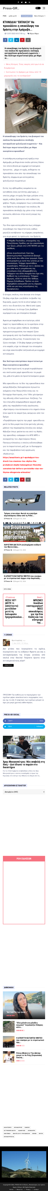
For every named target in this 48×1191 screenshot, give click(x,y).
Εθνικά (34, 1133)
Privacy (28, 1189)
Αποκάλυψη (31, 1130)
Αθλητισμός (8, 1127)
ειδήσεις (27, 1127)
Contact (36, 1189)
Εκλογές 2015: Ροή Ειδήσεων (21, 1133)
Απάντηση (8, 665)
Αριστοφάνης (17, 640)
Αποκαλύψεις (18, 1127)
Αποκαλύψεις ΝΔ (9, 1136)
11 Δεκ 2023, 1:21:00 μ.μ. (20, 643)
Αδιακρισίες (21, 1130)
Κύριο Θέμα (34, 33)
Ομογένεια (7, 1133)
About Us (19, 1189)
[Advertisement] (24, 825)
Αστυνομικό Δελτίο (10, 1130)
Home (11, 1189)
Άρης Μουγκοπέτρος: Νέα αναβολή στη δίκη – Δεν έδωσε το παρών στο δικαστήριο (24, 764)
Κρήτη (41, 1133)
